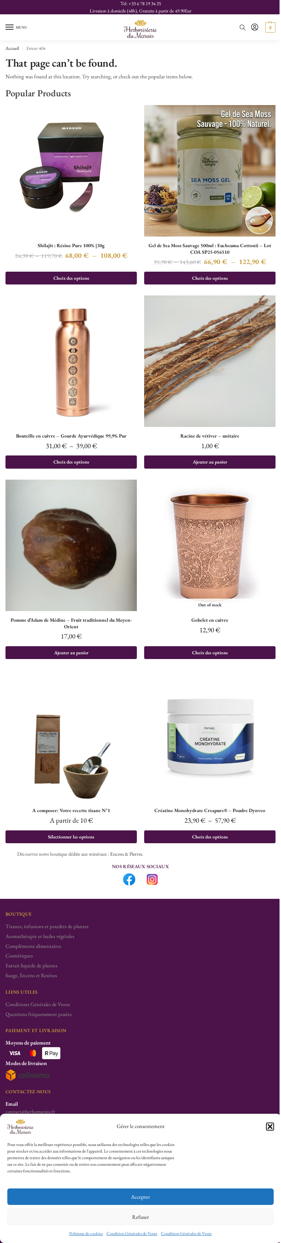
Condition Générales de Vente (131, 1233)
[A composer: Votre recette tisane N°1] (71, 735)
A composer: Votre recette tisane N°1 (71, 810)
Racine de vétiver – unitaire (209, 436)
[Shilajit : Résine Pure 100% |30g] (71, 171)
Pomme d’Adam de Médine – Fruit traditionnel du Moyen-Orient (71, 623)
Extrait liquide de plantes (31, 965)
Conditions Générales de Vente (37, 1004)
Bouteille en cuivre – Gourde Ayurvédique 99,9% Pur (71, 436)
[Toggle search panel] (242, 27)
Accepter (140, 1196)
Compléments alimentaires (33, 945)
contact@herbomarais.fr (30, 1111)
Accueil (12, 48)
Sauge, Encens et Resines (31, 975)
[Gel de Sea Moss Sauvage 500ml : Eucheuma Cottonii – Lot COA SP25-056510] (210, 171)
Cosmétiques (19, 955)
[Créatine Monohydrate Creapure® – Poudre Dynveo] (210, 735)
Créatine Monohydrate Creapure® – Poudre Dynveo (209, 810)
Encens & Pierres (126, 854)
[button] (270, 1126)
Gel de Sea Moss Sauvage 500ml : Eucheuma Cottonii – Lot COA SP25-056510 (210, 248)
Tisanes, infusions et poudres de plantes (47, 926)
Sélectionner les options (71, 837)
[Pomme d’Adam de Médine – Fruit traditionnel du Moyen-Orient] (71, 545)
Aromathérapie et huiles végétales (39, 936)
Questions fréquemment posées (38, 1014)
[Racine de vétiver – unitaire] (210, 361)
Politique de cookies (86, 1233)
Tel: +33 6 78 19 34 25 (140, 3)
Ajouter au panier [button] (210, 462)
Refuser (140, 1216)
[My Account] (254, 28)
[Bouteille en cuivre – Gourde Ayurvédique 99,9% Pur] (71, 361)
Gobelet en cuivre (209, 620)
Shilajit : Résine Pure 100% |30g (71, 245)
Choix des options (71, 278)
